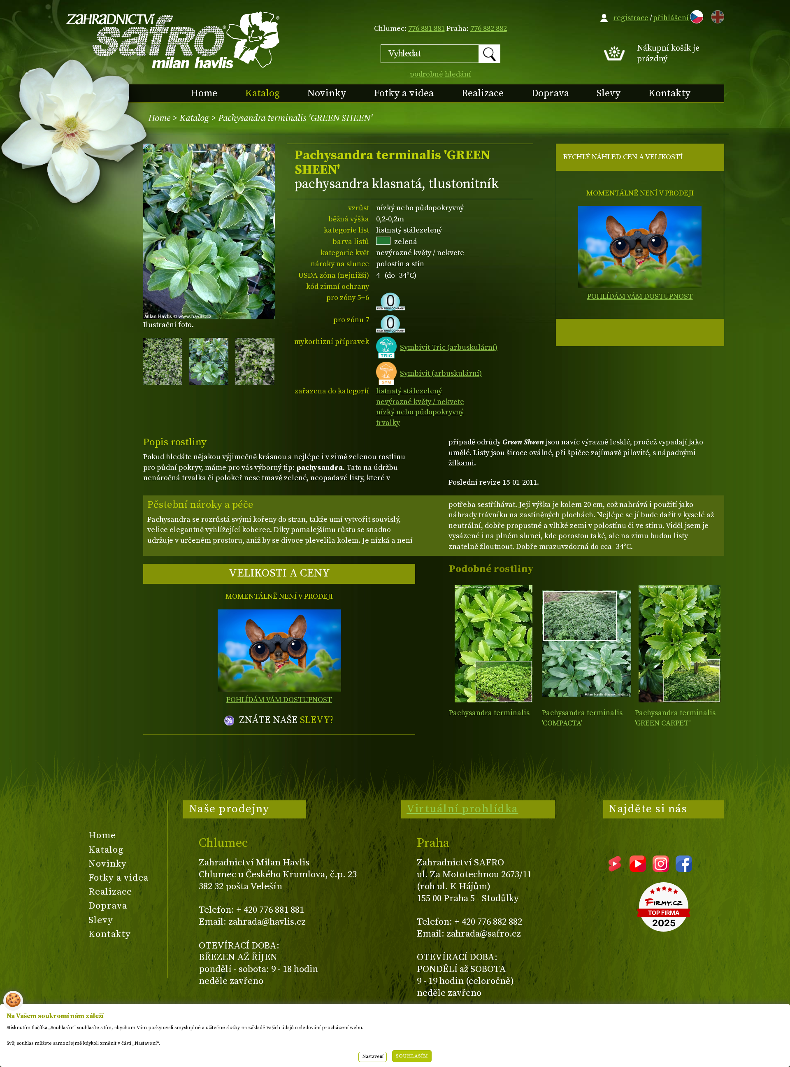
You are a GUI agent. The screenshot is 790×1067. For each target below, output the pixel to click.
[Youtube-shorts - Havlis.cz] (614, 869)
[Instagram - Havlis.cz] (660, 869)
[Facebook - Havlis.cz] (683, 869)
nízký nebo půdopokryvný (420, 412)
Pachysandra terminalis (489, 713)
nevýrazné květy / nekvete (420, 402)
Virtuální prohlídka (462, 809)
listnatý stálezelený (409, 391)
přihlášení (671, 18)
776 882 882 (488, 28)
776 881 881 (426, 28)
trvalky (388, 423)
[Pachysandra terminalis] (493, 643)
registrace (630, 18)
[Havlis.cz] (173, 39)
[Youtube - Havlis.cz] (637, 869)
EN (716, 15)
